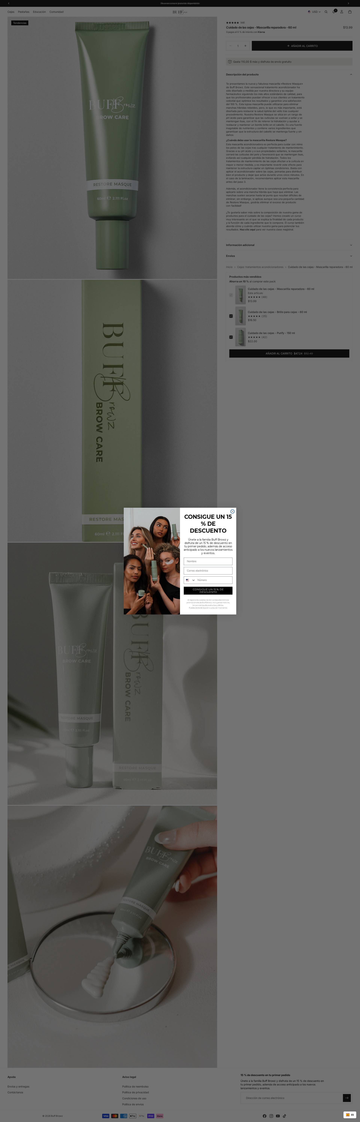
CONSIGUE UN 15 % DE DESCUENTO (208, 591)
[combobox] (350, 1114)
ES (352, 1114)
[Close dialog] (232, 511)
